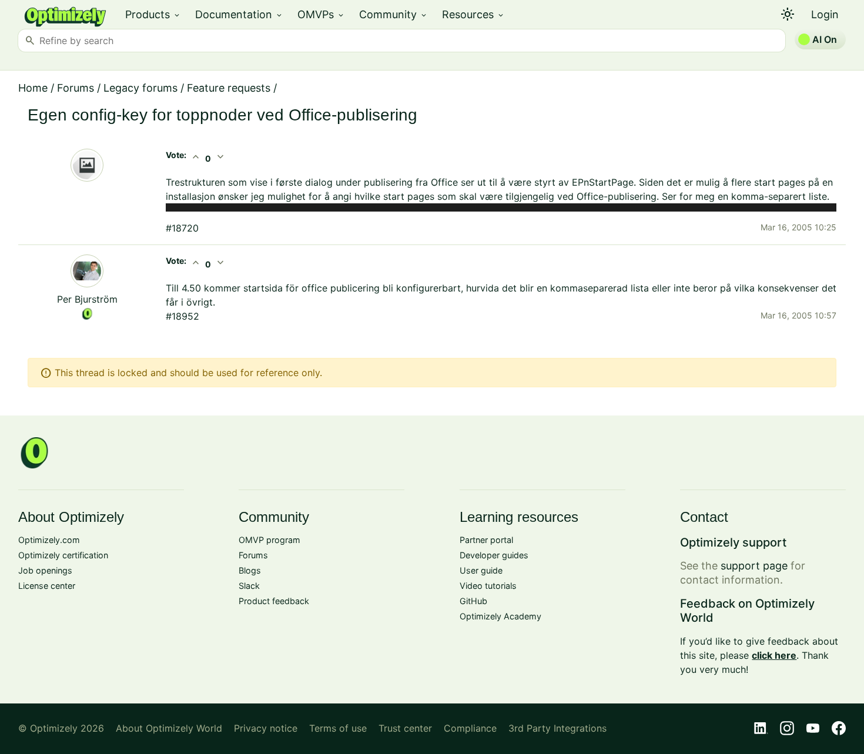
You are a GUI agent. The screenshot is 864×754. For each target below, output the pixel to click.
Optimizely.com (49, 540)
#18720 (182, 228)
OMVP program (269, 540)
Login (825, 14)
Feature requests (228, 88)
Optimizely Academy (500, 616)
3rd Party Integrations (557, 728)
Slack (249, 586)
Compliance (470, 728)
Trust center (405, 728)
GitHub (473, 601)
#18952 (182, 316)
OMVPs (321, 14)
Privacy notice (265, 728)
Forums (75, 88)
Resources (473, 14)
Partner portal (486, 540)
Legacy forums (140, 88)
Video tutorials (488, 586)
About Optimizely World (169, 728)
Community (393, 14)
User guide (481, 570)
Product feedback (274, 601)
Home (33, 88)
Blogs (250, 570)
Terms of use (338, 728)
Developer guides (494, 555)
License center (46, 586)
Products (153, 14)
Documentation (239, 14)
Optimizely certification (63, 555)
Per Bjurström (87, 299)
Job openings (45, 570)
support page (754, 565)
